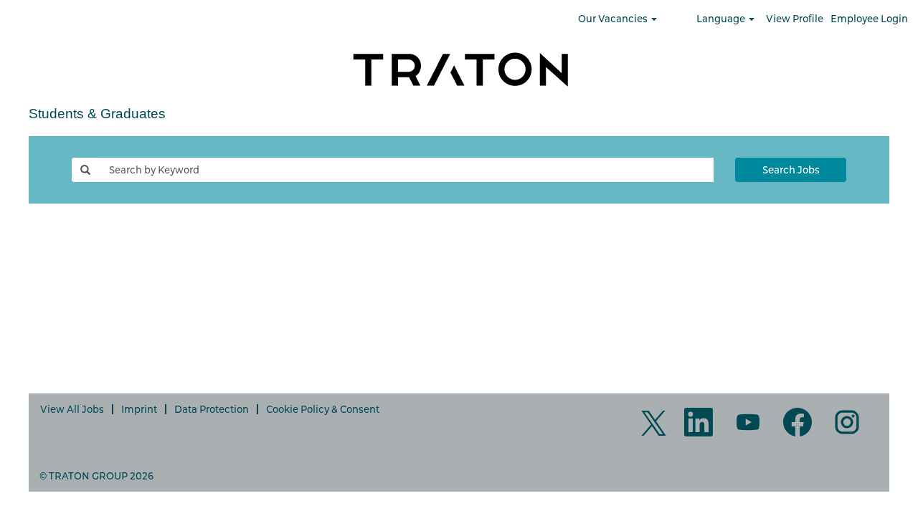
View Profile (794, 18)
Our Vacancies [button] (614, 18)
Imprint (139, 409)
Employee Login (869, 18)
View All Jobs (72, 409)
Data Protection (211, 409)
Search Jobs (791, 169)
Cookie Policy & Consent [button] (322, 409)
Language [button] (721, 18)
